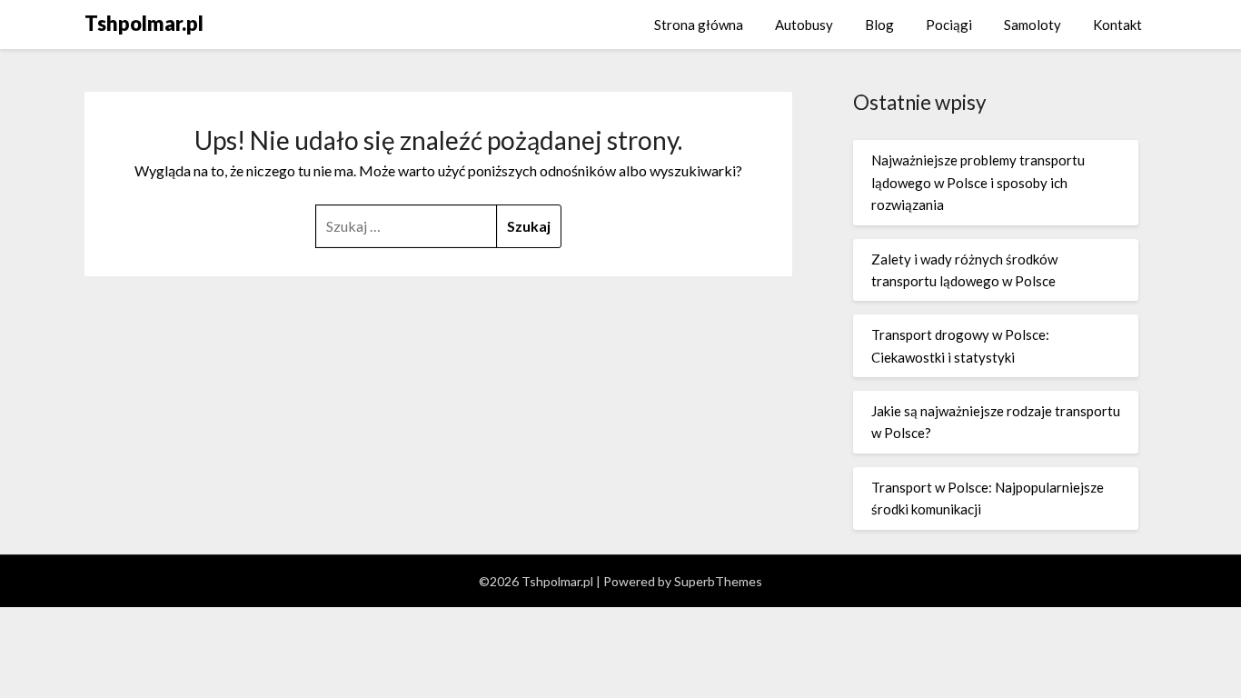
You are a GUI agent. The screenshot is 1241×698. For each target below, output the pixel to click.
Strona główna (698, 24)
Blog (879, 24)
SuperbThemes (718, 581)
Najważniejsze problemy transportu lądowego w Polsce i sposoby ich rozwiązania (978, 182)
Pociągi (949, 24)
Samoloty (1032, 24)
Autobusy (804, 24)
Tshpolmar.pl (144, 23)
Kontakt (1117, 24)
